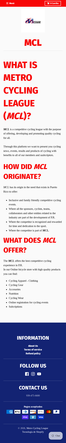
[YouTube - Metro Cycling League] (39, 374)
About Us (33, 346)
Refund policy (33, 353)
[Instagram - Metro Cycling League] (33, 374)
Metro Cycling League (37, 428)
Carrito (54, 3)
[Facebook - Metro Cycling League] (27, 374)
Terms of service (33, 349)
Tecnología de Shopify (33, 432)
